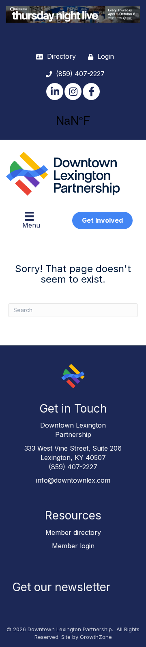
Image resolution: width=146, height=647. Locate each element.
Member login (73, 546)
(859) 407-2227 (73, 467)
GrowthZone (96, 637)
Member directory (73, 532)
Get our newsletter (61, 587)
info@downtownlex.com (73, 480)
